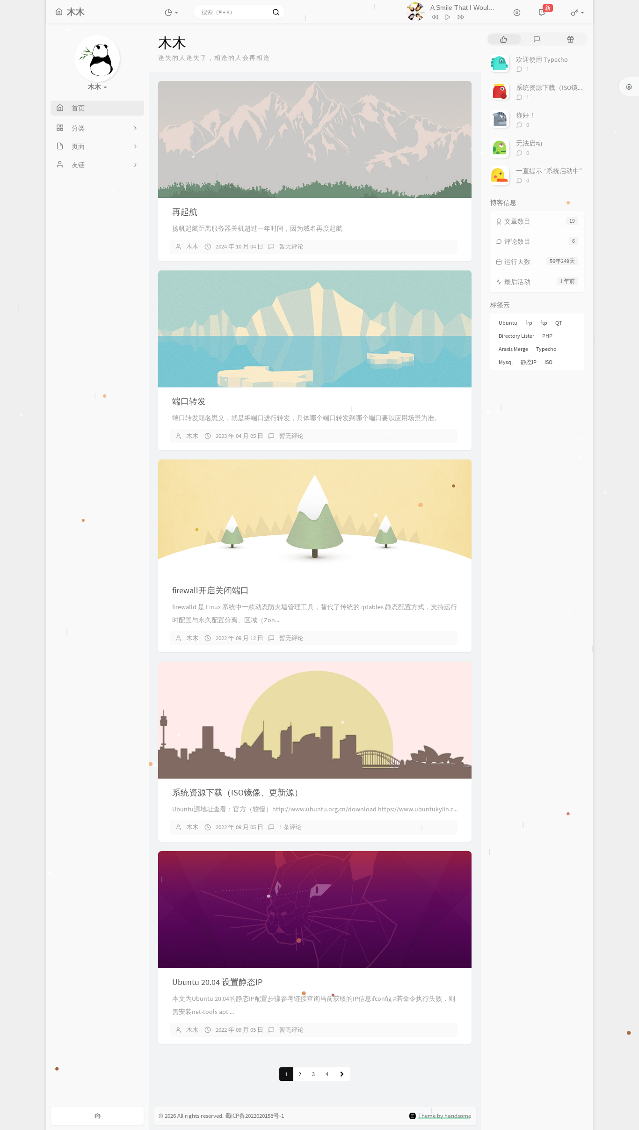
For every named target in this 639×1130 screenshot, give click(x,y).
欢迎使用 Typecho (542, 59)
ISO (548, 361)
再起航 (184, 211)
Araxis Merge (513, 348)
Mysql (506, 361)
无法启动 (529, 143)
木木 (192, 246)
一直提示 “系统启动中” (549, 171)
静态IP (529, 361)
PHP (547, 335)
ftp (543, 322)
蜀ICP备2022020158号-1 (254, 1116)
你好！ (526, 115)
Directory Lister (516, 335)
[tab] (503, 39)
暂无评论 (291, 246)
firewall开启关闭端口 (210, 590)
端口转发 (189, 401)
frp (528, 322)
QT (558, 322)
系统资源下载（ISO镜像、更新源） (237, 792)
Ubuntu (508, 322)
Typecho (546, 348)
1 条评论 (290, 827)
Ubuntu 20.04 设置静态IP (217, 982)
